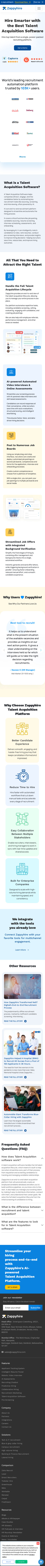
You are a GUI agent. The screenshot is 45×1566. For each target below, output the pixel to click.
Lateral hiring (7, 1457)
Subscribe (35, 1307)
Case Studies (7, 1522)
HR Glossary (7, 1525)
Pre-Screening (8, 1400)
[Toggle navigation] (39, 8)
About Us (6, 1413)
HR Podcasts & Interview (12, 1529)
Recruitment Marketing (12, 1393)
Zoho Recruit (7, 1470)
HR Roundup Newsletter (12, 1532)
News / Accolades (9, 1539)
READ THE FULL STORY (13, 1021)
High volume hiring (10, 1450)
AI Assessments (8, 1379)
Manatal (5, 1495)
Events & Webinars (10, 1536)
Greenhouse (7, 1484)
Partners (5, 1416)
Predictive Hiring (9, 1386)
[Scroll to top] (41, 1562)
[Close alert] (42, 2)
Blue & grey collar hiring (12, 1443)
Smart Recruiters (9, 1477)
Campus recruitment (11, 1447)
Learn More (20, 949)
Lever (4, 1474)
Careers (5, 1423)
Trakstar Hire (7, 1481)
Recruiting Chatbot (10, 1382)
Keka (4, 1488)
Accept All (21, 1562)
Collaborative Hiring (10, 1389)
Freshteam (6, 1502)
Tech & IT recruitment (11, 1440)
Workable (6, 1491)
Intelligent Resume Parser (13, 1372)
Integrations (7, 1420)
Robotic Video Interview (12, 1375)
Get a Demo (22, 48)
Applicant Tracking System (13, 1368)
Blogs (4, 1515)
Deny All (8, 1562)
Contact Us (6, 1427)
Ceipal (4, 1498)
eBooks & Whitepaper (11, 1518)
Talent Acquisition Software (13, 1396)
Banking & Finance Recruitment (15, 1454)
